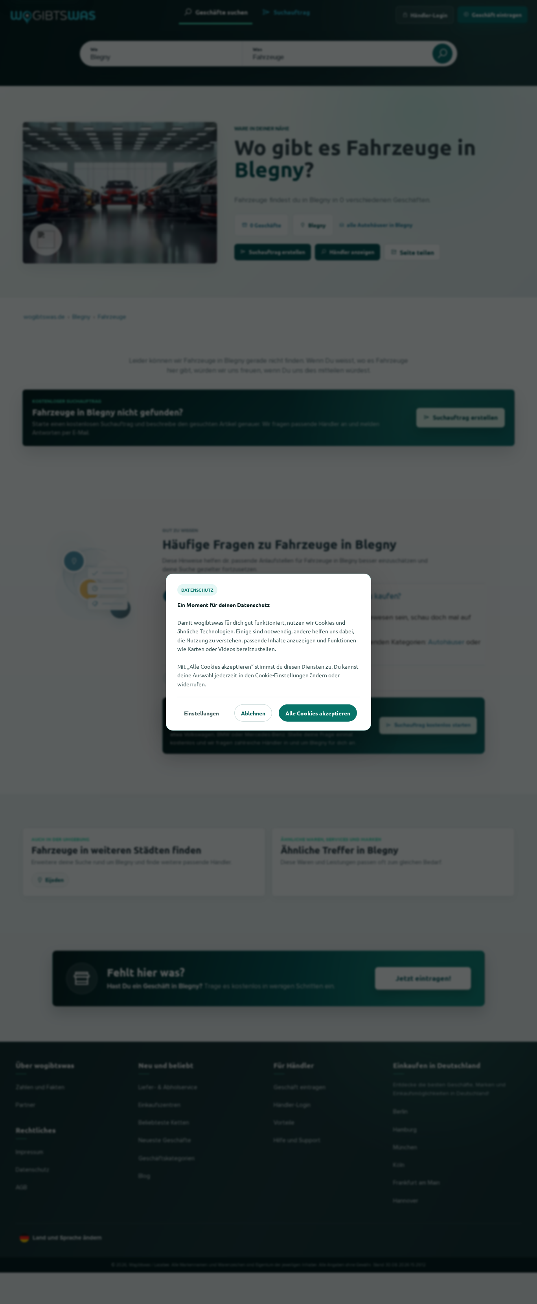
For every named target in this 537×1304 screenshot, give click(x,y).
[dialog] (268, 652)
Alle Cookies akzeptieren (317, 712)
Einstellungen (201, 712)
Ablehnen (253, 712)
